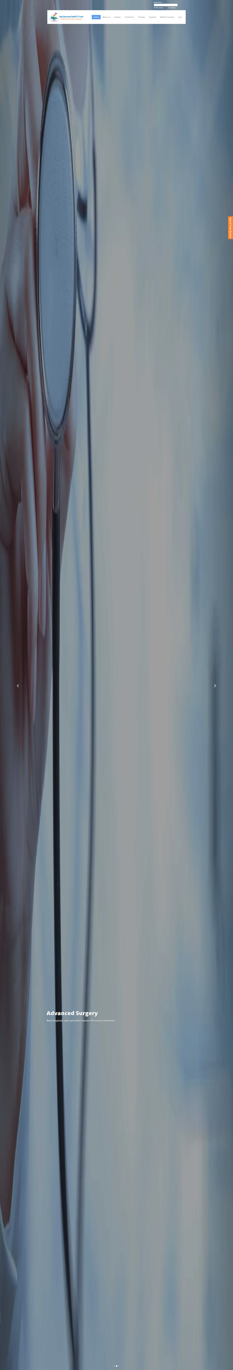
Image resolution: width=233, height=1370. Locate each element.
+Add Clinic (157, 2)
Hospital (152, 17)
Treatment (129, 17)
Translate (171, 8)
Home (96, 17)
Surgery (117, 17)
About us (106, 17)
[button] (17, 685)
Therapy (141, 17)
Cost (180, 17)
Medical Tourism (167, 17)
